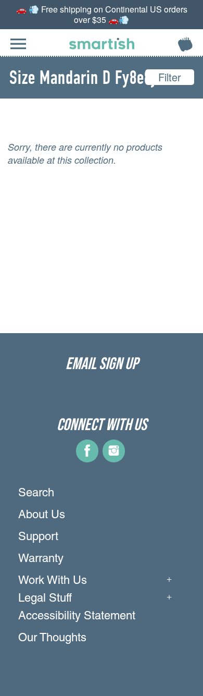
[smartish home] (101, 43)
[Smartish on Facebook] (87, 458)
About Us (41, 515)
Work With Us (52, 581)
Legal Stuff (45, 599)
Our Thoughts (52, 638)
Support (38, 537)
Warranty (41, 559)
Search (36, 493)
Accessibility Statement (76, 616)
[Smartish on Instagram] (114, 458)
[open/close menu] (18, 49)
